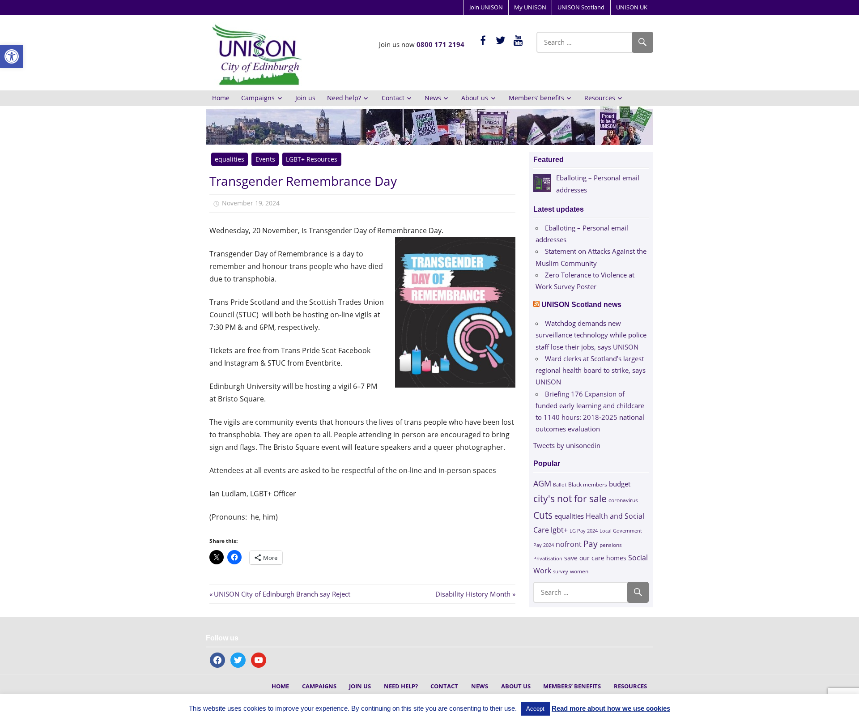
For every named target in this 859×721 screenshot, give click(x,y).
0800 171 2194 (440, 44)
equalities (229, 159)
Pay (590, 544)
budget (619, 483)
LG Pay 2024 (584, 530)
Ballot (559, 485)
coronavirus (623, 499)
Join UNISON (486, 7)
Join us (305, 98)
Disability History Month (472, 593)
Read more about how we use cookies (611, 708)
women (579, 571)
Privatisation (547, 558)
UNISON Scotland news (581, 304)
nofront (569, 544)
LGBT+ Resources (311, 159)
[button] (11, 56)
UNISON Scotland (580, 7)
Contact (393, 98)
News (433, 98)
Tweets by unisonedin (566, 445)
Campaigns (258, 98)
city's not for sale (570, 498)
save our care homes (595, 558)
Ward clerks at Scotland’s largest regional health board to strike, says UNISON (591, 370)
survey (560, 571)
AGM (542, 483)
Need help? (344, 98)
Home (221, 98)
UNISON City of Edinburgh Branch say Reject (281, 593)
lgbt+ (559, 530)
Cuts (543, 514)
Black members (587, 484)
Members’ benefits (536, 98)
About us (474, 98)
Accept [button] (535, 708)
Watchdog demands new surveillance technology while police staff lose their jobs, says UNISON (591, 335)
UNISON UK (631, 7)
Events (265, 159)
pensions (611, 545)
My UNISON (530, 7)
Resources (599, 98)
